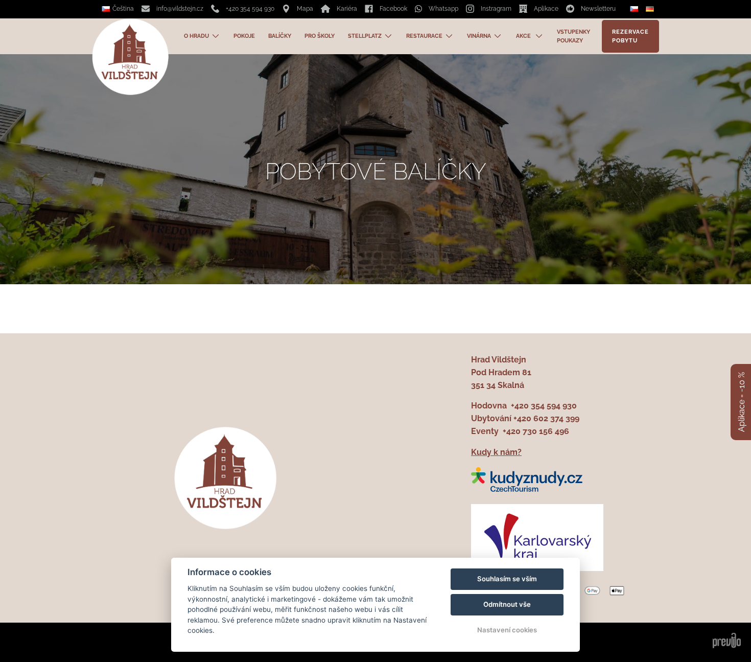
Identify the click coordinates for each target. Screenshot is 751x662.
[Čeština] (635, 9)
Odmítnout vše (507, 604)
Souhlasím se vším (507, 579)
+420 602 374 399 (546, 418)
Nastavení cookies (507, 630)
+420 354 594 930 (544, 405)
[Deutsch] (651, 9)
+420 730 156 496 (536, 431)
